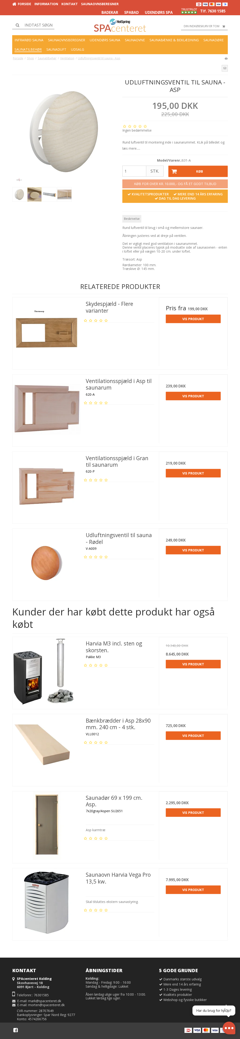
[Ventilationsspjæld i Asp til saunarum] (46, 409)
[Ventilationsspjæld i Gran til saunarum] (46, 486)
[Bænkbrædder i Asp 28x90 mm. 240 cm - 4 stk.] (46, 748)
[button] (225, 68)
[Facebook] (15, 1030)
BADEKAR (109, 12)
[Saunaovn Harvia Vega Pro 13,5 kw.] (46, 902)
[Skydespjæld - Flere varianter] (46, 331)
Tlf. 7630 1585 (212, 11)
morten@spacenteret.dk (46, 1005)
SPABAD (131, 12)
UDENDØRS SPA (159, 12)
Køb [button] (199, 171)
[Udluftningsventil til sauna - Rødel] (46, 563)
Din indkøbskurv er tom (201, 26)
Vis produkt (193, 319)
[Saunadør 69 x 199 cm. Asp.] (46, 825)
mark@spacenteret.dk (44, 1001)
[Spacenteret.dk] (120, 25)
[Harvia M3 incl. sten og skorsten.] (46, 671)
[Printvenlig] (226, 58)
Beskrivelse (132, 219)
